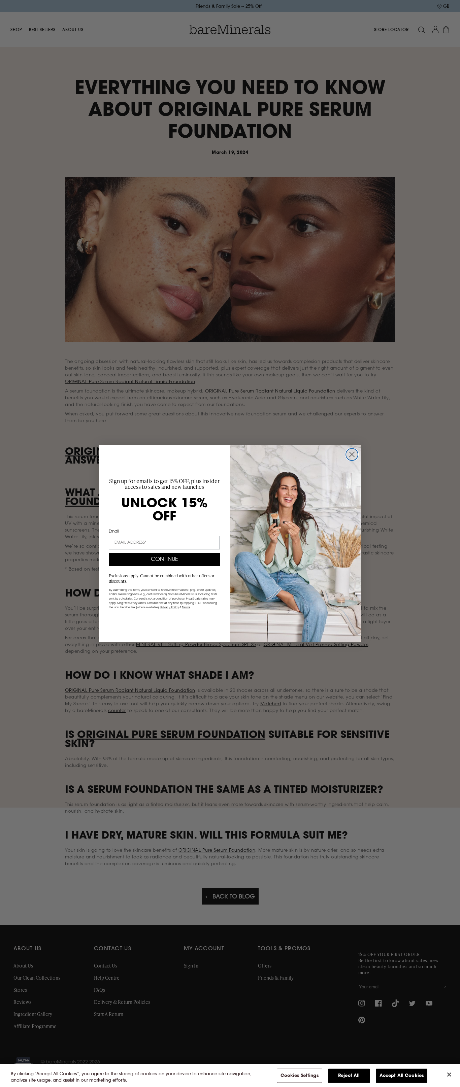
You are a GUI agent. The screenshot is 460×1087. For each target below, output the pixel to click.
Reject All (349, 1076)
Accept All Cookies (402, 1076)
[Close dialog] (352, 454)
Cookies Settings (300, 1076)
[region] (230, 1075)
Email (114, 532)
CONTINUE (164, 559)
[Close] (449, 1074)
